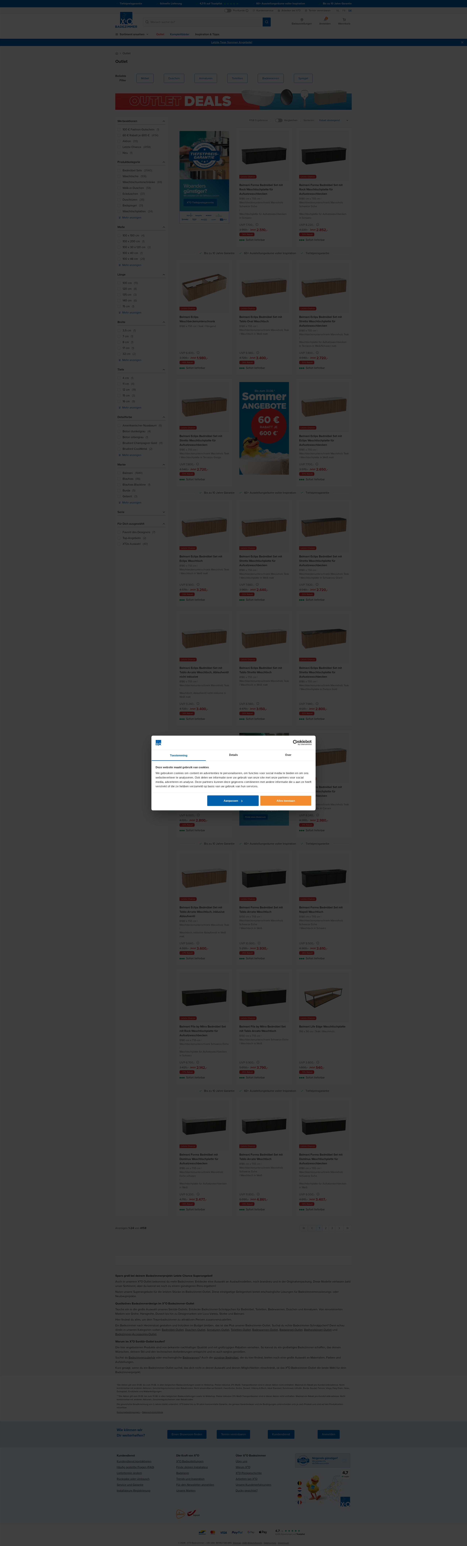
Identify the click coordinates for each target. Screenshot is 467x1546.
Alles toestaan (286, 800)
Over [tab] (288, 754)
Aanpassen (231, 800)
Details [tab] (233, 754)
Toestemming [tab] (178, 755)
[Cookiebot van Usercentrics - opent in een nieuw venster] (296, 742)
